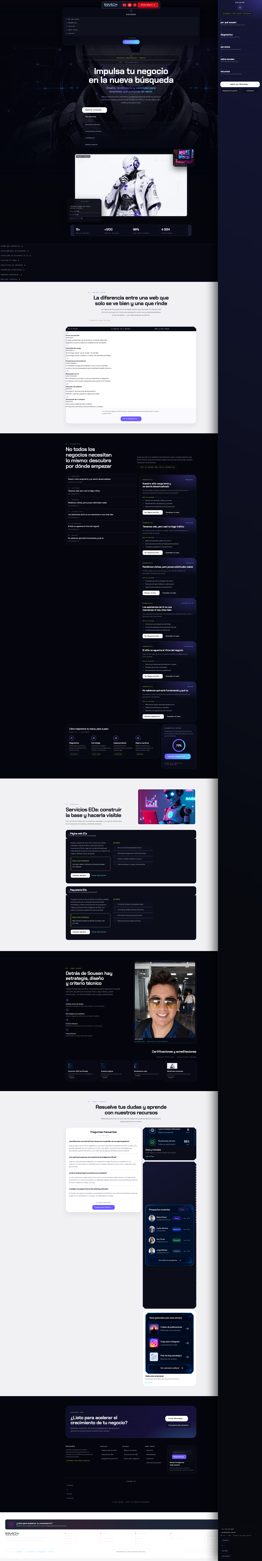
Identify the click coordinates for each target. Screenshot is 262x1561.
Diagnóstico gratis (230, 91)
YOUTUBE (225, 1550)
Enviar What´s (146, 5)
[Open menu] (129, 5)
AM (135, 5)
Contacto (250, 91)
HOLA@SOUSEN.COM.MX (228, 1532)
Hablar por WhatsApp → (240, 84)
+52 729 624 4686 (228, 1529)
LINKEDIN (225, 1540)
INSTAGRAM (225, 1556)
